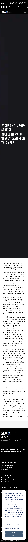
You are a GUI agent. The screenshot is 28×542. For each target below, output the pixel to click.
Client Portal (13, 6)
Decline (14, 536)
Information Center (15, 450)
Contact (19, 452)
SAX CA (13, 2)
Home (2, 450)
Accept (14, 532)
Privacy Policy (8, 518)
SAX (5, 2)
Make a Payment (23, 6)
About (7, 450)
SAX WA (22, 2)
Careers (13, 452)
